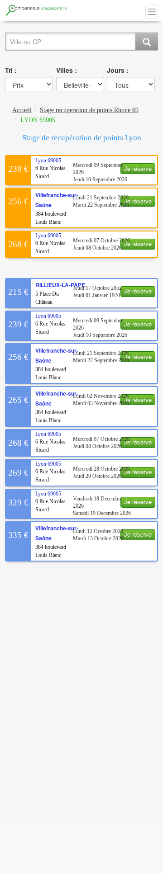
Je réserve (138, 168)
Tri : (11, 70)
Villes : (66, 70)
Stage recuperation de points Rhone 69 (89, 110)
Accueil (22, 110)
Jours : (118, 70)
